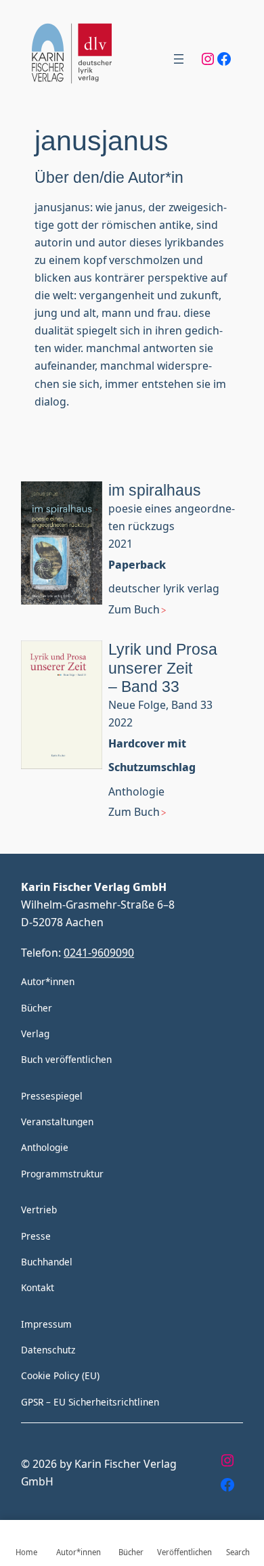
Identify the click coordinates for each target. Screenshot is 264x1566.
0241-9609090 (99, 952)
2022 (120, 722)
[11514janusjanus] (61, 560)
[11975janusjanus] (61, 741)
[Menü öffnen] (179, 59)
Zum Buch (134, 609)
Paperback (137, 564)
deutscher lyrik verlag (163, 588)
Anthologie (136, 791)
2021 (120, 543)
